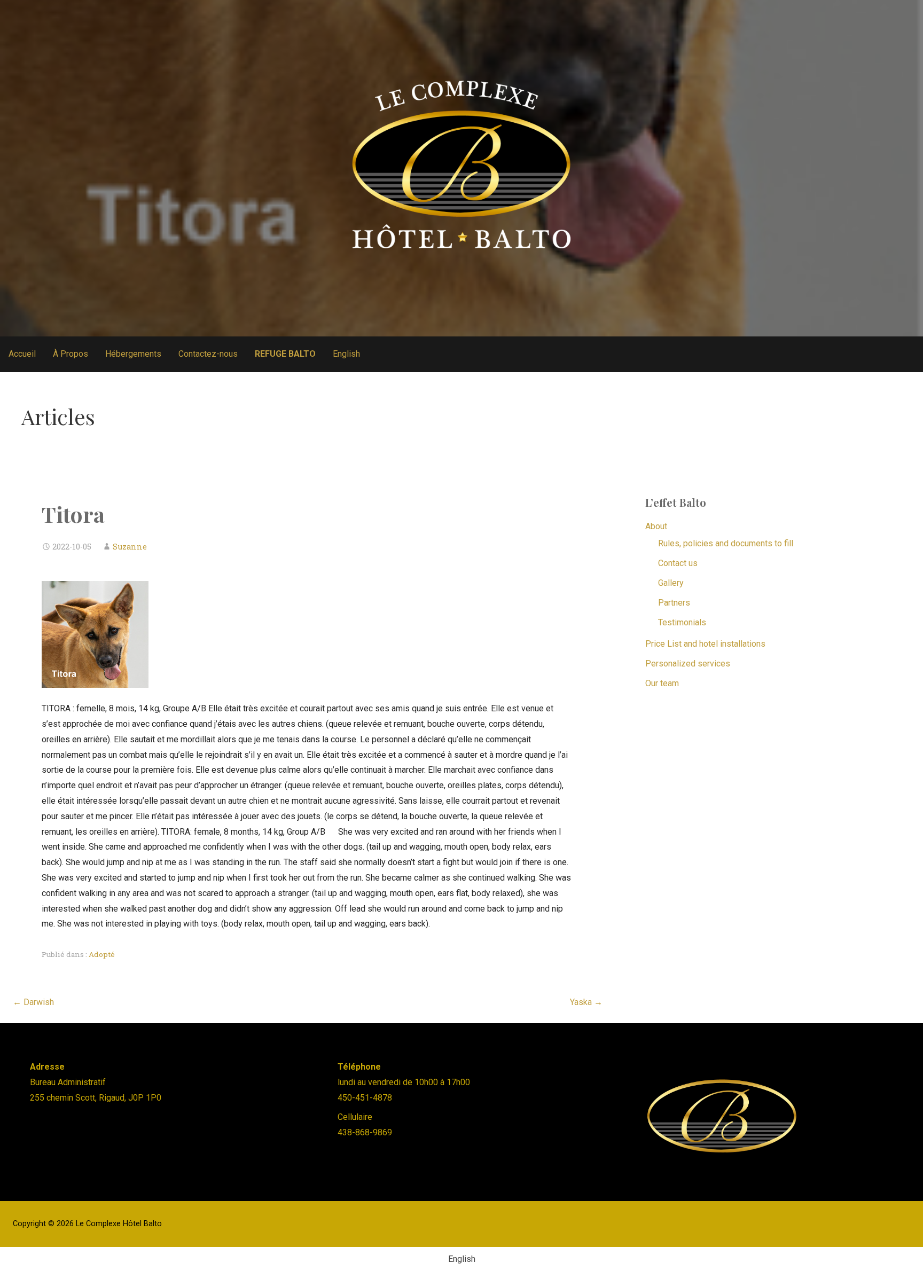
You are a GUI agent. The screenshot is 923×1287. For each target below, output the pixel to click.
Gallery (671, 583)
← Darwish (33, 1002)
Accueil (22, 354)
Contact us (678, 563)
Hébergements (133, 354)
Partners (674, 603)
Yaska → (586, 1002)
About (656, 526)
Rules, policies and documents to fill (725, 543)
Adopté (102, 954)
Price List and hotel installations (705, 644)
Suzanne (130, 547)
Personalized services (687, 663)
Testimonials (682, 622)
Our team (662, 683)
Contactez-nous (208, 354)
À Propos (70, 354)
